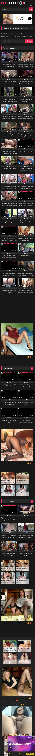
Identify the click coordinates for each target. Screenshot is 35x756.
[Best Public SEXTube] (14, 3)
